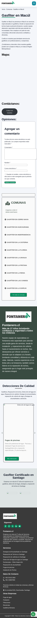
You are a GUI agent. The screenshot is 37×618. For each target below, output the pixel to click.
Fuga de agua (7, 597)
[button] (35, 433)
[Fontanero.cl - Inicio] (9, 3)
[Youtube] (19, 526)
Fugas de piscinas (8, 567)
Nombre (7, 162)
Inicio (3, 9)
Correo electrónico (10, 168)
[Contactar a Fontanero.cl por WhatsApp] (33, 614)
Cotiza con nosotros (9, 112)
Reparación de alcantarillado (16, 440)
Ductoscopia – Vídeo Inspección (13, 562)
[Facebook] (5, 526)
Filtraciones (6, 602)
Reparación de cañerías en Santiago (14, 557)
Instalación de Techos (10, 570)
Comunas (9, 9)
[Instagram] (9, 526)
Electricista (6, 605)
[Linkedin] (16, 526)
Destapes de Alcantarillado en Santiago (15, 552)
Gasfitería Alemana (9, 608)
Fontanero (6, 600)
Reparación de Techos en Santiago (14, 554)
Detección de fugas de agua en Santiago (15, 559)
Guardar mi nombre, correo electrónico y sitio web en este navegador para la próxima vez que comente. (17, 177)
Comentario (8, 147)
